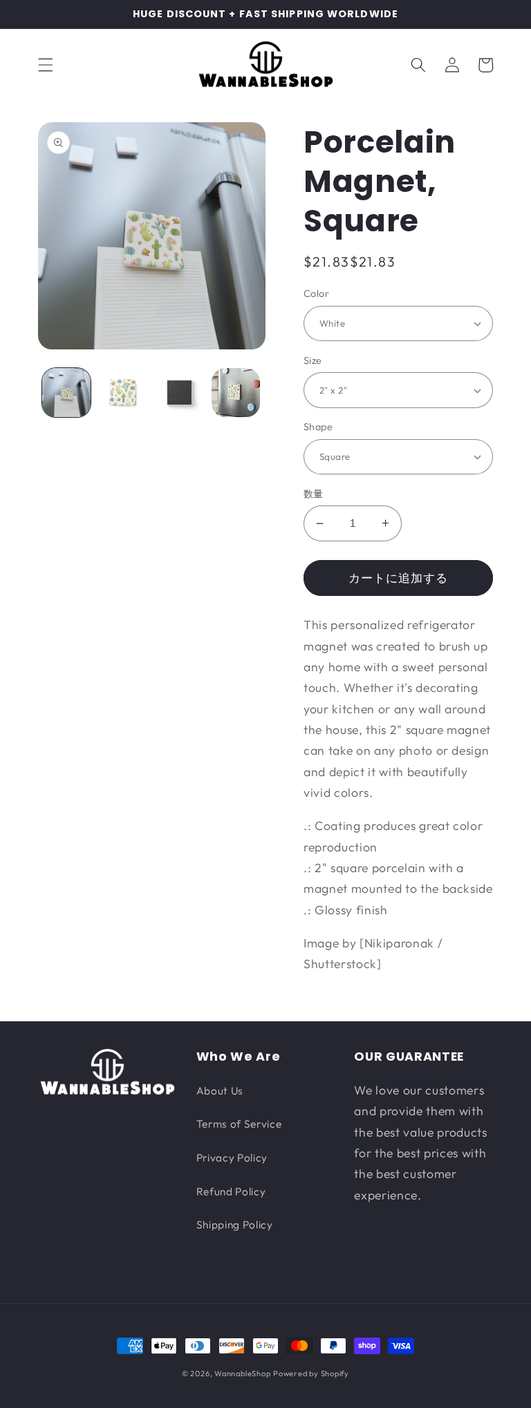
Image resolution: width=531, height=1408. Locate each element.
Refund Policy (231, 1191)
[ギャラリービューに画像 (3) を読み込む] (179, 392)
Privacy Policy (232, 1157)
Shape (318, 427)
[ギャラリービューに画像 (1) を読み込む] (66, 392)
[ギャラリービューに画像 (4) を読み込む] (236, 392)
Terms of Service (239, 1123)
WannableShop (242, 1373)
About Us (219, 1090)
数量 (314, 494)
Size (313, 360)
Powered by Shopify (311, 1373)
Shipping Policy (234, 1224)
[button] (45, 64)
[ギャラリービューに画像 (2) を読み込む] (122, 392)
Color (316, 293)
